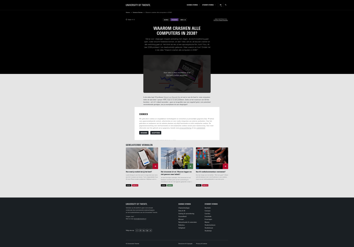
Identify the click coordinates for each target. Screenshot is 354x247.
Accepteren (156, 133)
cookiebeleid (200, 128)
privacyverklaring (185, 128)
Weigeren (144, 133)
